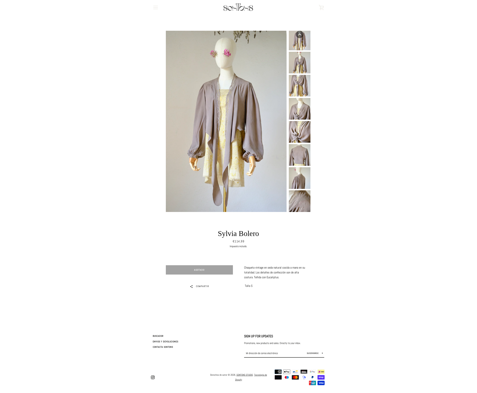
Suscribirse (313, 353)
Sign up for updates (258, 336)
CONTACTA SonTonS (163, 347)
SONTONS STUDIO (244, 374)
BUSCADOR (158, 336)
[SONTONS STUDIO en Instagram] (153, 377)
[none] (299, 34)
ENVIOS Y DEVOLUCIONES (165, 341)
